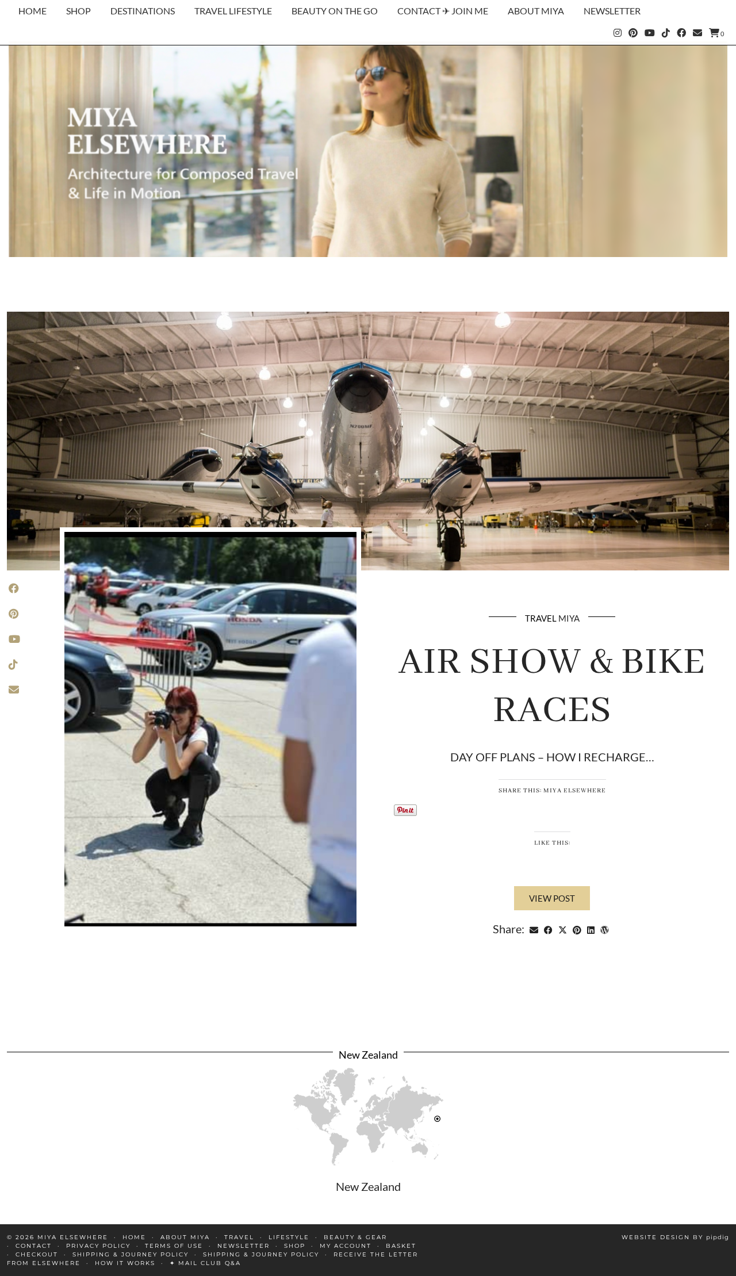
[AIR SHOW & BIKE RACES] (368, 441)
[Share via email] (534, 928)
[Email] (697, 33)
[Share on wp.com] (604, 928)
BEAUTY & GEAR (355, 1237)
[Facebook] (681, 33)
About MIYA (536, 10)
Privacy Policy (98, 1246)
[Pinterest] (633, 33)
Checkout (37, 1254)
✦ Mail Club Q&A (205, 1263)
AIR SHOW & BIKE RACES (552, 687)
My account (345, 1246)
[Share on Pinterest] (577, 928)
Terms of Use (174, 1246)
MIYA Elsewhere (72, 1237)
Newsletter (612, 10)
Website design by (675, 1237)
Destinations (142, 10)
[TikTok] (666, 33)
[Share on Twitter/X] (562, 928)
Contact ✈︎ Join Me (442, 10)
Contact (34, 1246)
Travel (541, 618)
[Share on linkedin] (590, 928)
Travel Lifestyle (233, 10)
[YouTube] (650, 33)
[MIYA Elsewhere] (368, 149)
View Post (552, 898)
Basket (401, 1246)
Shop (78, 10)
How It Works (125, 1263)
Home (32, 10)
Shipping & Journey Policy (130, 1254)
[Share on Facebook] (548, 928)
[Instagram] (618, 33)
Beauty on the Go (335, 10)
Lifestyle (289, 1237)
